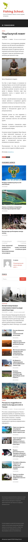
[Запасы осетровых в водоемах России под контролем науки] (14, 205)
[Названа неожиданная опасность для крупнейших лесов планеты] (7, 376)
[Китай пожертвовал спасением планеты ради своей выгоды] (14, 302)
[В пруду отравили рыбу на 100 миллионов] (14, 180)
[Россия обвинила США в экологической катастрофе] (7, 336)
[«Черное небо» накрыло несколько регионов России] (7, 346)
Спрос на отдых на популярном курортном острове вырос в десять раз (19, 429)
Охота (3, 30)
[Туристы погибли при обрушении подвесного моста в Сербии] (7, 480)
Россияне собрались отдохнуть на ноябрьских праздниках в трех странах (19, 465)
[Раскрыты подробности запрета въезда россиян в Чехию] (14, 399)
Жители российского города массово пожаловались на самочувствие (19, 352)
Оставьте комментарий (20, 39)
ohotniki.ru (11, 152)
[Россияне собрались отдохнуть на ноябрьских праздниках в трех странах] (7, 467)
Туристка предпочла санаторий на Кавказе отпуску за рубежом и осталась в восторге (19, 441)
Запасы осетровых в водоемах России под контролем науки (12, 207)
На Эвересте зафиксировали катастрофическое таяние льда (18, 363)
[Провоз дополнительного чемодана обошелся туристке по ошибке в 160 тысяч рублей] (7, 455)
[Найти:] (14, 279)
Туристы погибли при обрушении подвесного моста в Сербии (19, 477)
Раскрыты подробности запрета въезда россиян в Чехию (12, 405)
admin (11, 39)
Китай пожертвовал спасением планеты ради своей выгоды (12, 308)
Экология (4, 303)
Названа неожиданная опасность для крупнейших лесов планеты (18, 374)
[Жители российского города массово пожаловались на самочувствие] (7, 355)
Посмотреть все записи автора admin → (18, 265)
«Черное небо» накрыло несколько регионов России (19, 342)
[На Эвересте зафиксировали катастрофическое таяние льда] (7, 366)
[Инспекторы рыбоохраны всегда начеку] (14, 229)
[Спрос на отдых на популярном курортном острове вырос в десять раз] (7, 432)
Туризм (4, 400)
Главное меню (9, 25)
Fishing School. (13, 11)
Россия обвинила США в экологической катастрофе (18, 333)
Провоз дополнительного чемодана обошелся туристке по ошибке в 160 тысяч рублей (19, 453)
